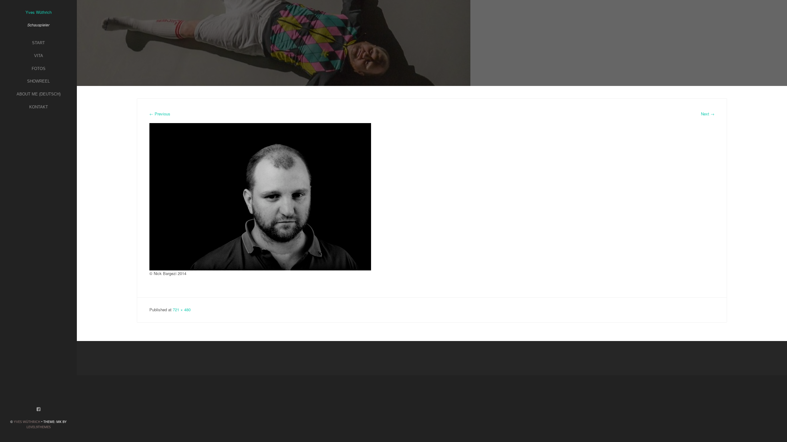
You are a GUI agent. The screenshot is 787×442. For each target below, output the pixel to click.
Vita (38, 55)
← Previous (159, 114)
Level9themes (38, 427)
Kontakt (38, 107)
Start (38, 43)
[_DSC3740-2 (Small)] (260, 196)
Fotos (38, 68)
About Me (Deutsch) (39, 94)
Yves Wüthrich (27, 421)
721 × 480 (182, 309)
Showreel (38, 81)
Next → (707, 114)
